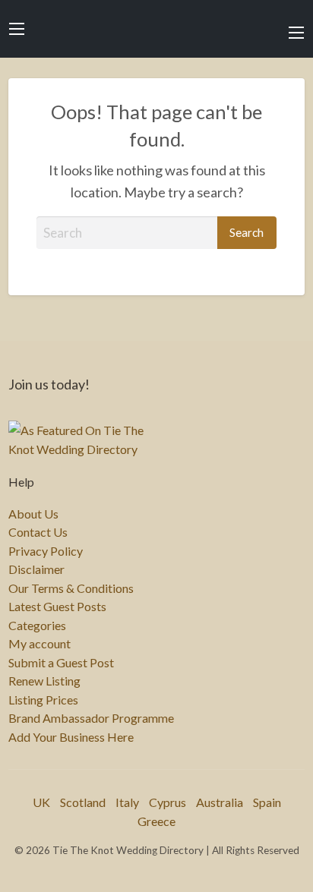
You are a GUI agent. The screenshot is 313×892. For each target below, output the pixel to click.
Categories (37, 625)
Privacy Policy (45, 551)
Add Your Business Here (71, 737)
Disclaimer (36, 569)
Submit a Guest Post (61, 663)
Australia (219, 802)
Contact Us (38, 532)
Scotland (83, 802)
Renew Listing (44, 681)
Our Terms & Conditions (71, 588)
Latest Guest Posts (57, 606)
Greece (156, 821)
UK (41, 802)
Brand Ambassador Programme (91, 718)
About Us (33, 514)
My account (39, 644)
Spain (267, 802)
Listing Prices (43, 700)
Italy (127, 802)
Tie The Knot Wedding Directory (156, 29)
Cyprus (167, 802)
